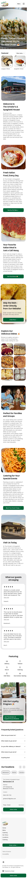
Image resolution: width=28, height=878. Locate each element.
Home (4, 828)
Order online (13, 809)
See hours (21, 805)
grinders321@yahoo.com (9, 799)
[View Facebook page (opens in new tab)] (3, 862)
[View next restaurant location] (24, 767)
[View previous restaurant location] (20, 767)
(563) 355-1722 (7, 795)
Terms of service (6, 851)
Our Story (5, 835)
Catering (5, 832)
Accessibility (5, 854)
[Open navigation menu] (23, 3)
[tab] (5, 772)
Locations (5, 837)
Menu (19, 4)
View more (6, 597)
